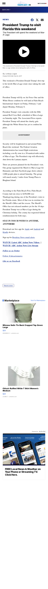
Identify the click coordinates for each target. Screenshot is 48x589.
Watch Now (41, 3)
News (6, 19)
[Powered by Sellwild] (42, 431)
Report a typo (8, 285)
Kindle (5, 232)
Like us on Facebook (11, 261)
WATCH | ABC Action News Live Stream (20, 245)
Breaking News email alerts (23, 237)
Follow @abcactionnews (12, 256)
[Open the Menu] (4, 3)
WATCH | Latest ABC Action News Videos (21, 242)
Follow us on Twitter (11, 250)
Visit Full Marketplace (38, 300)
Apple (27, 229)
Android (37, 229)
